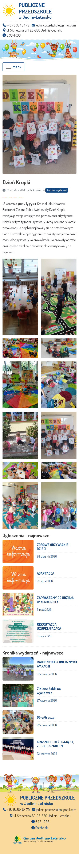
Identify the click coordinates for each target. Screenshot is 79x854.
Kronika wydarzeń (57, 190)
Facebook (41, 828)
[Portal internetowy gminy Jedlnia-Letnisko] (39, 839)
